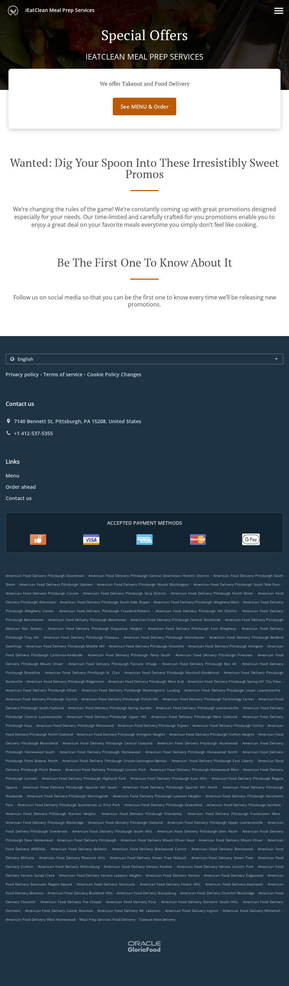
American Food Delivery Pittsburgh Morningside (68, 795)
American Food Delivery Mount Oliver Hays (157, 840)
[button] (278, 11)
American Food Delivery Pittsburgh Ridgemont (65, 681)
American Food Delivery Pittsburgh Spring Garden (110, 707)
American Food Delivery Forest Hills (170, 884)
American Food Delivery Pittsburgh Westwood (74, 725)
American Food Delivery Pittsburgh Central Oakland (107, 743)
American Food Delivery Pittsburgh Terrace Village (112, 663)
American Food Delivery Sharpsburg (146, 892)
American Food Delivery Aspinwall (234, 884)
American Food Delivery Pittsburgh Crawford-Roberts (104, 610)
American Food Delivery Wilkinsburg (69, 866)
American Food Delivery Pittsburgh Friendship (142, 813)
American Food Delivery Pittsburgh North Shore (212, 593)
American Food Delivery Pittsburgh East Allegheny (192, 628)
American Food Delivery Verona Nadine (138, 866)
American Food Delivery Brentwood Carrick (149, 848)
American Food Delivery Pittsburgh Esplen (153, 725)
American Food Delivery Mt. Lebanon (128, 910)
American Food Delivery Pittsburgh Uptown (56, 584)
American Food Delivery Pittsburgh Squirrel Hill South (70, 787)
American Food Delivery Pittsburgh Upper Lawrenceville (215, 822)
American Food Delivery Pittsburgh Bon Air (199, 663)
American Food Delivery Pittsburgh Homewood (100, 751)
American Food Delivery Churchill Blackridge (217, 892)
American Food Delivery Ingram (191, 910)
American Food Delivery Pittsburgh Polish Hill (119, 698)
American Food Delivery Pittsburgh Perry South (129, 654)
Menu (12, 475)
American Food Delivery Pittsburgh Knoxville (146, 646)
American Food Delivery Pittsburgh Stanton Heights (51, 813)
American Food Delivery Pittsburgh (86, 840)
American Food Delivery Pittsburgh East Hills (168, 778)
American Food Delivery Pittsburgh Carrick (41, 698)
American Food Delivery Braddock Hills (80, 892)
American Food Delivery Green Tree (222, 857)
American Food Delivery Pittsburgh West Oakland (194, 716)
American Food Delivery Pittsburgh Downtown (45, 575)
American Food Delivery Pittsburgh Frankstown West (233, 813)
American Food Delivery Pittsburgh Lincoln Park (105, 769)
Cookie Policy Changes (114, 374)
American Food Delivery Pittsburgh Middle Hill (65, 646)
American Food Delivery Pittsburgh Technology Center (208, 698)
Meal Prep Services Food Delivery (107, 919)
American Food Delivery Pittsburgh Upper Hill (106, 716)
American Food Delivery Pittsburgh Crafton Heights (211, 734)
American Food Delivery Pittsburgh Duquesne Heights (95, 628)
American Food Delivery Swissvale (106, 884)
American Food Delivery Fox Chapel (71, 901)
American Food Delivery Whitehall (252, 910)
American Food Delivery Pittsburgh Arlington (225, 646)
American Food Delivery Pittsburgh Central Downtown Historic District (148, 575)
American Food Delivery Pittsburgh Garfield (244, 804)
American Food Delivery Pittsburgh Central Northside (175, 619)
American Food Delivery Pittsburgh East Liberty (212, 760)
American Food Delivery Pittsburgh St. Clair (82, 672)
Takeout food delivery (157, 919)
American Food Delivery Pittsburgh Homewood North (191, 751)
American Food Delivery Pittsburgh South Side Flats (237, 584)
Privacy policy (22, 374)
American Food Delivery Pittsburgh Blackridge (45, 822)
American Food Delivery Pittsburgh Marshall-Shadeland (171, 672)
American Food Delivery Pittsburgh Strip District (124, 593)
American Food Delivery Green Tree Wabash (148, 857)
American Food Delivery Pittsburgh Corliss (227, 725)
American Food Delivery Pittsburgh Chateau (81, 637)
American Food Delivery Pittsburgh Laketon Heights (157, 795)
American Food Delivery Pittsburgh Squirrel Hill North (170, 787)
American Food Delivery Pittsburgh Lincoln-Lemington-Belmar (114, 760)
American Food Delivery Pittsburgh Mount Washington (143, 584)
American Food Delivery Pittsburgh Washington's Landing (131, 690)
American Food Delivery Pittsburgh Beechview (87, 619)
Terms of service (62, 374)
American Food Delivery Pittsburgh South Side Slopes (104, 601)
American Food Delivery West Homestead (40, 919)
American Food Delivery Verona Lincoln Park (215, 866)
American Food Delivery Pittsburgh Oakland (125, 822)
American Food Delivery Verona (172, 875)
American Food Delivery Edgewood (233, 875)
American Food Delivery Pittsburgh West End (146, 681)
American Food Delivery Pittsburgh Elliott (41, 690)
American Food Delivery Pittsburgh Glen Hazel (197, 831)
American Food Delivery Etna (131, 901)
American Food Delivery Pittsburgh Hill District (196, 610)
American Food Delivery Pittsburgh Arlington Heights (121, 734)
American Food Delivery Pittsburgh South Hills (112, 831)
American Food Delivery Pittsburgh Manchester (164, 637)
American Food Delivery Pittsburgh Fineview (214, 654)
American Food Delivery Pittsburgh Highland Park (84, 778)
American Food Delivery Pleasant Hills (72, 857)
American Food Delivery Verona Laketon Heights (100, 875)
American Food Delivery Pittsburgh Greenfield (163, 804)
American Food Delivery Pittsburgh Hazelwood (197, 743)
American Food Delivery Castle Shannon (59, 910)
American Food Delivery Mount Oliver (231, 840)
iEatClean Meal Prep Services (59, 10)
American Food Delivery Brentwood (221, 848)
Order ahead (21, 486)
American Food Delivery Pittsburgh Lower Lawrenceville (232, 690)
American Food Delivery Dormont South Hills (199, 901)
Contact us (19, 498)
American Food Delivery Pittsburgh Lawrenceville (197, 707)
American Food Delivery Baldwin (79, 848)
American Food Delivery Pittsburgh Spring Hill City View (234, 681)
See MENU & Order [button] (144, 106)
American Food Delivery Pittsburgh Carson (42, 593)
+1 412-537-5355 (33, 433)
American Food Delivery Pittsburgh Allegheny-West (196, 601)
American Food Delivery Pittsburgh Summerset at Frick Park (69, 804)
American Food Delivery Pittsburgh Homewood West (194, 769)
